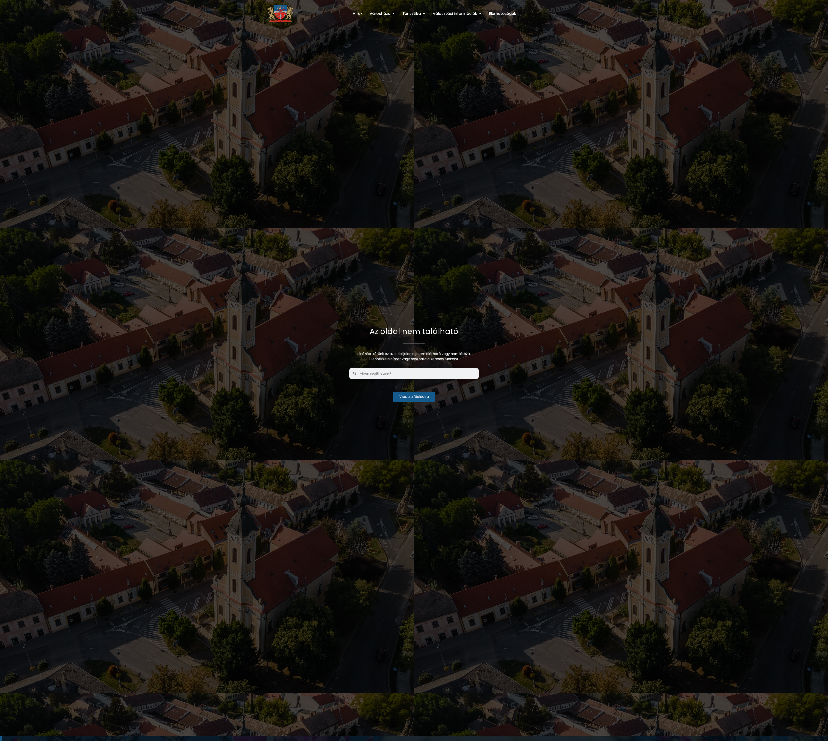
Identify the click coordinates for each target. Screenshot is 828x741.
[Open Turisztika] (424, 13)
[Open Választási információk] (480, 13)
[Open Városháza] (393, 13)
